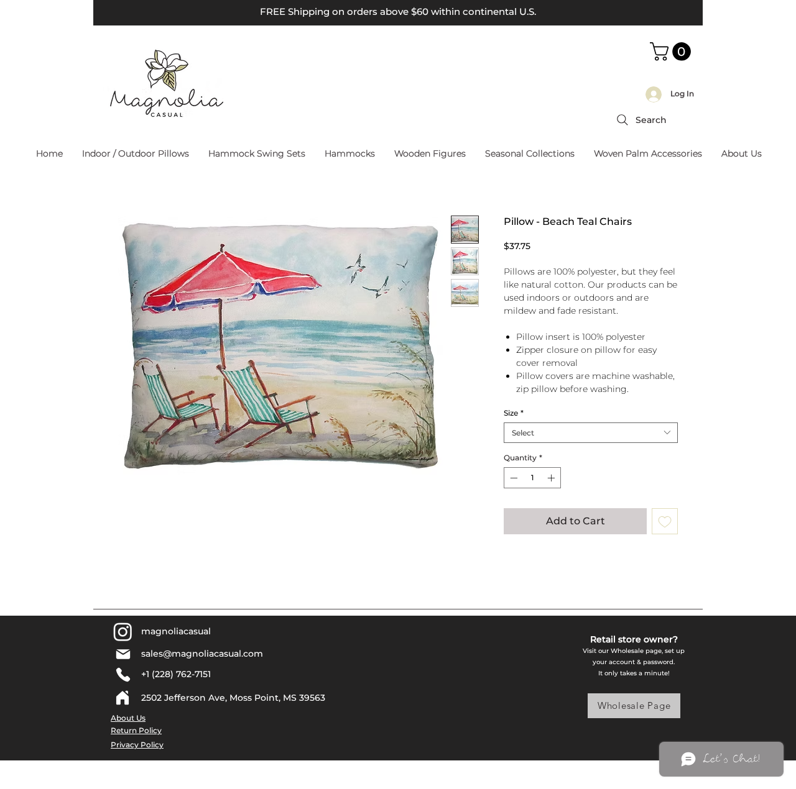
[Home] (122, 698)
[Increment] (552, 478)
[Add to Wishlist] (665, 521)
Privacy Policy (137, 744)
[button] (672, 51)
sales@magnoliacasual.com (202, 653)
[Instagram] (123, 631)
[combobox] (591, 432)
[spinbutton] (532, 478)
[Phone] (123, 675)
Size (514, 412)
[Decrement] (512, 478)
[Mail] (123, 654)
